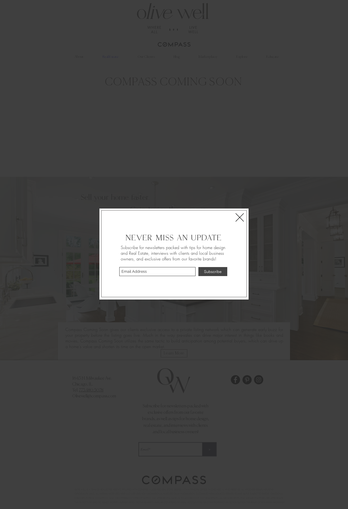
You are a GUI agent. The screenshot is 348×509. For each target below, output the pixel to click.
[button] (240, 217)
